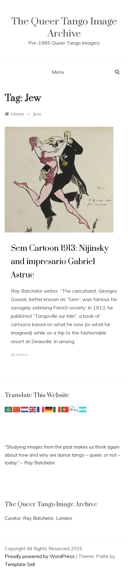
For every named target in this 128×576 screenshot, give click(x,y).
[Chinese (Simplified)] (17, 409)
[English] (33, 409)
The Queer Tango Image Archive (64, 28)
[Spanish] (83, 409)
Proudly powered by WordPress (40, 556)
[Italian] (57, 409)
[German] (49, 409)
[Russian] (74, 409)
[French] (41, 409)
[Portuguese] (65, 409)
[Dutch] (25, 409)
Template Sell (20, 564)
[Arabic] (9, 409)
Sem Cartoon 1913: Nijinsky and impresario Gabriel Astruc (59, 261)
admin (22, 354)
